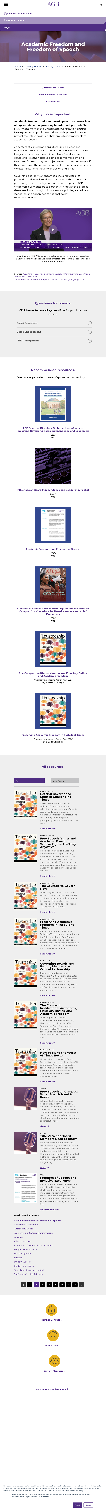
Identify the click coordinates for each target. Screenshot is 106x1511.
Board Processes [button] (27, 323)
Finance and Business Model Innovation (33, 1245)
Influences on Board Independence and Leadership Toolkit (53, 490)
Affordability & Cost (23, 1229)
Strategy (18, 1257)
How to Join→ (53, 1345)
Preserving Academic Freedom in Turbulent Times (53, 735)
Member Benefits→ (51, 1320)
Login (7, 27)
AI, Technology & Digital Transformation (33, 1233)
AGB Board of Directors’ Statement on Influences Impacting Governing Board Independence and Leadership (53, 429)
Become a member (14, 20)
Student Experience (24, 1266)
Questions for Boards (53, 87)
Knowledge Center (32, 66)
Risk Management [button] (28, 340)
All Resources (53, 101)
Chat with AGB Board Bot (20, 13)
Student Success (22, 1262)
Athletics (18, 1237)
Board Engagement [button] (29, 331)
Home (18, 66)
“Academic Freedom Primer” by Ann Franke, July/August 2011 (50, 279)
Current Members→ (54, 1371)
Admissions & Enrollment (26, 1224)
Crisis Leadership (22, 1241)
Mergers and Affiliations (25, 1249)
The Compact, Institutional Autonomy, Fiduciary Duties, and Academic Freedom (53, 674)
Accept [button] (77, 1505)
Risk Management (23, 1253)
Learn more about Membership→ (53, 1389)
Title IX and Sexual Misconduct (29, 1270)
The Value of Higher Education (29, 1274)
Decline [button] (88, 1505)
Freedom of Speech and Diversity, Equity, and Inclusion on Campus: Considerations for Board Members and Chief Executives (53, 611)
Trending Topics (52, 66)
